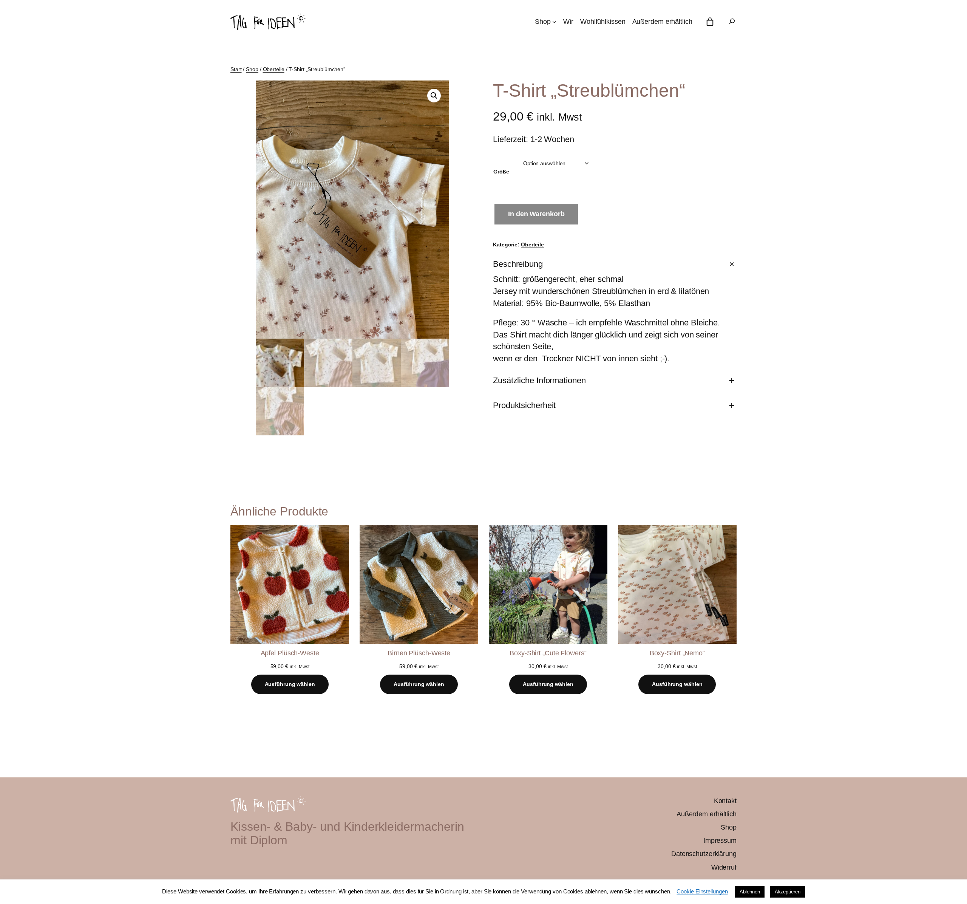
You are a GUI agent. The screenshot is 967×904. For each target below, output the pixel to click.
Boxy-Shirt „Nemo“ (677, 653)
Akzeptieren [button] (787, 892)
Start (236, 69)
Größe (501, 172)
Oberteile (273, 69)
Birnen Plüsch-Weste (419, 653)
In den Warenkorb (536, 214)
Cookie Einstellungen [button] (702, 891)
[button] (434, 95)
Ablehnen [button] (750, 892)
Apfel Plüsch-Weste (290, 653)
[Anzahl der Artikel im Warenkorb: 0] (710, 21)
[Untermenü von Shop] (554, 22)
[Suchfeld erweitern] (732, 22)
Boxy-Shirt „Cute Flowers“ (548, 653)
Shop (252, 69)
